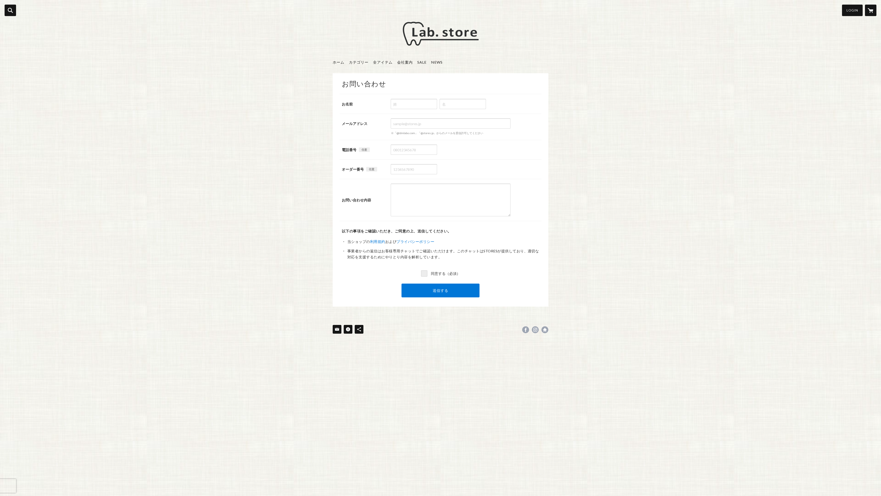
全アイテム (383, 62)
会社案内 (405, 62)
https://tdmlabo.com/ (544, 329)
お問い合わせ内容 (356, 200)
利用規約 (377, 241)
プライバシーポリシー (415, 241)
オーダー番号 (353, 169)
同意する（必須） (445, 273)
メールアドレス (355, 123)
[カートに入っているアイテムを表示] (870, 10)
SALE (422, 62)
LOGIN (852, 10)
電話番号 (349, 149)
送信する (440, 290)
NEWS (437, 62)
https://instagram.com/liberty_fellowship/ (535, 329)
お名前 (347, 104)
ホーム (338, 62)
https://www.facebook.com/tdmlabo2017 (525, 329)
